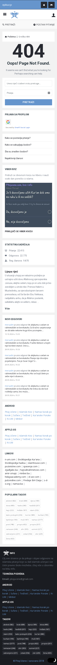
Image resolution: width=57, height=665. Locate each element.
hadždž (34, 505)
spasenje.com (30, 466)
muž (24, 520)
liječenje (11, 520)
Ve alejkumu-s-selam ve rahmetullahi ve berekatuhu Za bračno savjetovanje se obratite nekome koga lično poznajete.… (28, 327)
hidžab (22, 510)
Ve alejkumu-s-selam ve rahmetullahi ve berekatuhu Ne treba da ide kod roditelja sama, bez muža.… (27, 389)
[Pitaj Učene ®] (15, 14)
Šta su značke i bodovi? (16, 151)
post (10, 524)
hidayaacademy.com (15, 476)
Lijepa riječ (11, 271)
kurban (43, 515)
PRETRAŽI (10, 24)
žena (10, 538)
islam (34, 510)
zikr (39, 534)
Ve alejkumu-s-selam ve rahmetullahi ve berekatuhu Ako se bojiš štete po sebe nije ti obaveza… (27, 373)
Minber (19, 418)
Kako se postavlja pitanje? (18, 138)
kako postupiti (14, 515)
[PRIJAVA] (53, 15)
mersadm (9, 324)
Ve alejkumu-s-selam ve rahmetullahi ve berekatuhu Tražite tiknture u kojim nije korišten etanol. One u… (27, 343)
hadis (22, 505)
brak (23, 501)
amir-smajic (11, 473)
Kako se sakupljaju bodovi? (18, 145)
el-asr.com (33, 476)
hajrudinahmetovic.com (32, 469)
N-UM (10, 418)
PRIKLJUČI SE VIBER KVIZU (19, 231)
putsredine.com (13, 480)
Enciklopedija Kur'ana (29, 459)
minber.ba (24, 473)
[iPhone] (44, 5)
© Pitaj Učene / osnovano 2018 (28, 661)
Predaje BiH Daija (32, 480)
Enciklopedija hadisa (15, 462)
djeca (34, 501)
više (7, 308)
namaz (37, 520)
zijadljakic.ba (11, 469)
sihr (24, 529)
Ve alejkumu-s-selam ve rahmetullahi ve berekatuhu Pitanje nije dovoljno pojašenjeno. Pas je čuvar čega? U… (27, 358)
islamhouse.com (36, 462)
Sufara (16, 415)
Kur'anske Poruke (42, 415)
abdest (11, 501)
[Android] (51, 5)
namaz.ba (18, 483)
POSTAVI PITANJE (45, 24)
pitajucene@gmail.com (17, 578)
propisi (35, 524)
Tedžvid (26, 415)
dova (10, 505)
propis (22, 524)
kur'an (30, 515)
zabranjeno (13, 534)
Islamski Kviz (25, 411)
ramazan (12, 529)
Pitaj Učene (11, 411)
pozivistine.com (13, 466)
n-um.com (10, 459)
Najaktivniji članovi (14, 158)
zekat (27, 534)
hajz (10, 510)
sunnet (37, 529)
